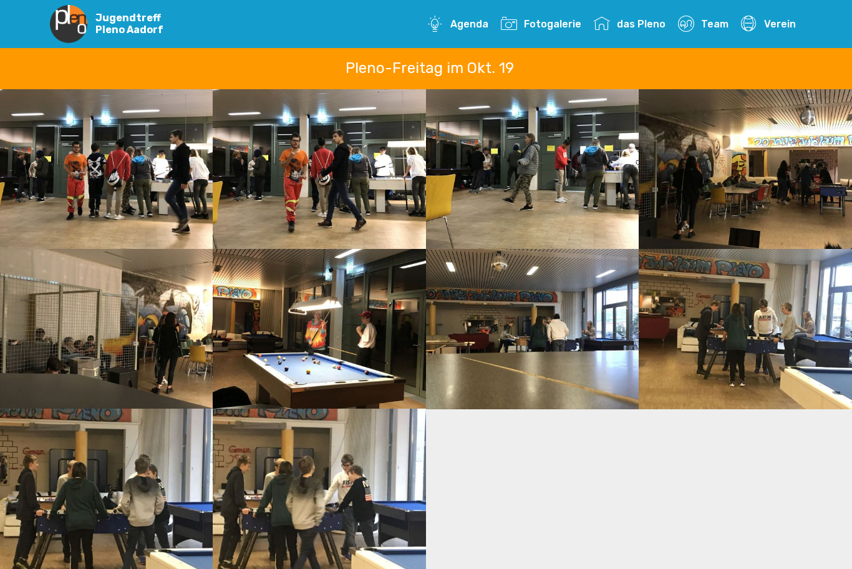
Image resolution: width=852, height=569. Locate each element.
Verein (779, 24)
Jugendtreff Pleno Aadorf (129, 24)
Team (714, 24)
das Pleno (641, 24)
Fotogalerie (552, 24)
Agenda (469, 24)
